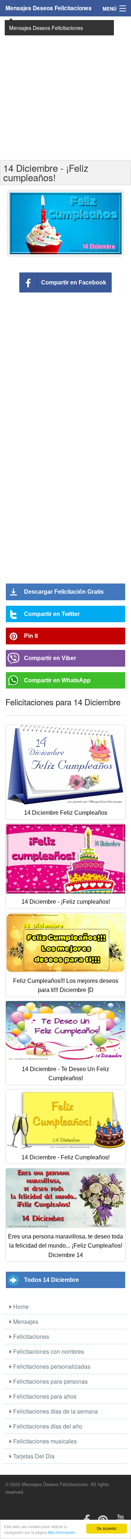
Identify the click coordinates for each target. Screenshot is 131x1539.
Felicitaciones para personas (50, 1381)
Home (20, 1306)
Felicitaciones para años (44, 1396)
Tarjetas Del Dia (33, 1456)
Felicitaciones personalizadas (51, 1366)
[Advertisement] (65, 87)
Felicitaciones (30, 1336)
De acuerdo (106, 1528)
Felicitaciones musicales (44, 1441)
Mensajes (25, 1321)
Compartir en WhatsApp (57, 680)
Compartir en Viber (50, 658)
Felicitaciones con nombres (48, 1351)
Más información (61, 1532)
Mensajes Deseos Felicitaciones (48, 8)
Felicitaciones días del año (47, 1426)
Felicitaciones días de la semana (55, 1411)
